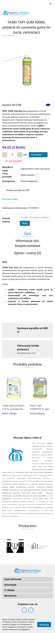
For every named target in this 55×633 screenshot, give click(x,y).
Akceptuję (44, 624)
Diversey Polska (10, 199)
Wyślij (25, 223)
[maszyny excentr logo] (15, 546)
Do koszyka (36, 154)
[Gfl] (40, 546)
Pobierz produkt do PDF (18, 190)
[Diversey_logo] (48, 105)
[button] (27, 579)
